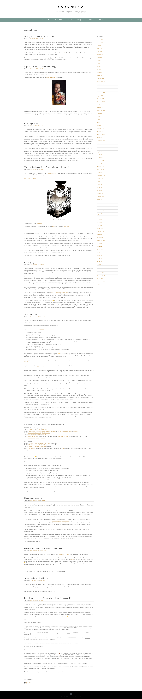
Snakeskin (44, 429)
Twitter (32, 456)
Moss (72, 559)
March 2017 (100, 125)
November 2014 (101, 205)
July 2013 (99, 252)
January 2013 (100, 270)
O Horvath (39, 223)
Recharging (29, 262)
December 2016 (100, 131)
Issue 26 (35, 445)
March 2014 (100, 228)
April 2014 (99, 225)
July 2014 (99, 217)
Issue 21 (37, 443)
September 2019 (101, 93)
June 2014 (99, 220)
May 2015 (99, 187)
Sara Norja (71, 7)
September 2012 (101, 281)
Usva (62, 448)
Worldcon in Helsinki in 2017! (37, 578)
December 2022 (100, 54)
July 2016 (99, 146)
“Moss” (26, 361)
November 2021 (101, 81)
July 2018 (99, 104)
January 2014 (100, 234)
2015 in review (30, 314)
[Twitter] (71, 694)
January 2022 (100, 75)
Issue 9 (37, 438)
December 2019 (100, 90)
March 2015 (100, 193)
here (53, 226)
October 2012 (100, 279)
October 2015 (100, 172)
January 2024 (100, 40)
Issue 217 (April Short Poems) (65, 431)
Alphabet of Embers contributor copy (40, 66)
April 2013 (99, 261)
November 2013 (101, 240)
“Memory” (30, 446)
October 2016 (100, 137)
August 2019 (100, 96)
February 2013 (100, 267)
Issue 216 (38, 429)
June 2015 (99, 184)
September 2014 (101, 211)
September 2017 (101, 113)
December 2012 (100, 273)
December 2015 (100, 166)
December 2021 (100, 78)
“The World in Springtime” (34, 433)
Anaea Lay (66, 226)
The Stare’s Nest (46, 433)
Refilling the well (31, 123)
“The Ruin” (30, 443)
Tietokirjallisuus (81, 20)
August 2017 (100, 116)
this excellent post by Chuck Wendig (60, 521)
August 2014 (100, 214)
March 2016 (100, 158)
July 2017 (99, 119)
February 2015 (100, 196)
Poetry (47, 20)
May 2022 (99, 66)
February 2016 (100, 161)
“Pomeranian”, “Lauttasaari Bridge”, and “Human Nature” (42, 431)
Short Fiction (57, 20)
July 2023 (99, 45)
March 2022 (100, 72)
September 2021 (101, 84)
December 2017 (100, 107)
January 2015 (100, 199)
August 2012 (100, 284)
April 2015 (99, 190)
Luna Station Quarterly (45, 443)
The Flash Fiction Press (40, 446)
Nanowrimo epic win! (33, 498)
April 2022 (99, 69)
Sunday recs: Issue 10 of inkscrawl (39, 36)
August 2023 (100, 43)
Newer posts (29, 684)
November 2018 (101, 102)
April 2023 (99, 51)
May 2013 (99, 258)
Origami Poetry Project (62, 436)
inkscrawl (62, 52)
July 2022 (99, 60)
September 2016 (101, 140)
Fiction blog (68, 20)
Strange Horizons (52, 173)
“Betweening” (31, 434)
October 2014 (100, 208)
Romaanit (92, 20)
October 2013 (100, 243)
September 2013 (101, 246)
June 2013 (99, 255)
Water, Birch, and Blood (30, 178)
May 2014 (99, 222)
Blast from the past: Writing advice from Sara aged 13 (47, 598)
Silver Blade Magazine (44, 445)
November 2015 (101, 169)
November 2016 (101, 134)
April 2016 (99, 155)
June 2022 (99, 63)
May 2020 (99, 87)
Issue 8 (38, 434)
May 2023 (99, 48)
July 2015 (99, 181)
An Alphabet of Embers (51, 77)
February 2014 (100, 231)
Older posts (28, 682)
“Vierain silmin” (32, 448)
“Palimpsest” (31, 429)
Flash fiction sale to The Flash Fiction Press (43, 548)
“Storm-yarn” (31, 438)
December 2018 (100, 99)
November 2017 (101, 110)
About (40, 20)
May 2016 (99, 152)
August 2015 (100, 178)
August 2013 (100, 249)
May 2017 (99, 122)
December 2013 (100, 237)
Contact (101, 20)
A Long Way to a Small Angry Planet (59, 292)
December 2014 (100, 202)
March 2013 (100, 264)
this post (42, 329)
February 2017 (100, 128)
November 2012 (101, 276)
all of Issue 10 (40, 58)
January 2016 (100, 163)
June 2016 (99, 149)
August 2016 (100, 143)
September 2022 (101, 57)
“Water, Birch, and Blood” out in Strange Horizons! (46, 167)
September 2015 (101, 175)
